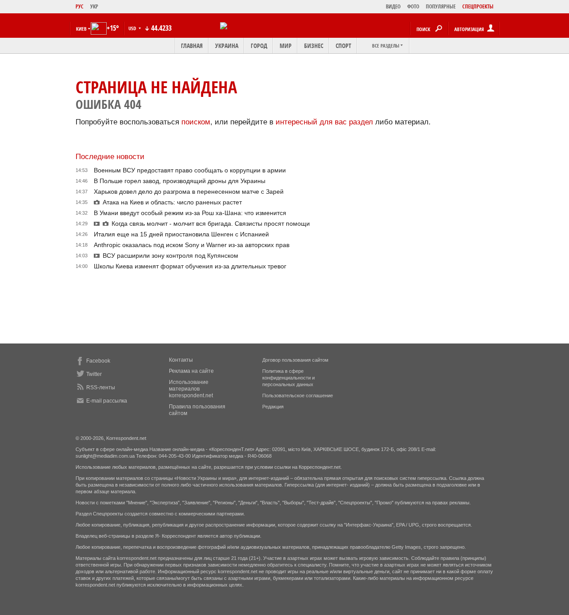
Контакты (181, 360)
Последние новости (110, 156)
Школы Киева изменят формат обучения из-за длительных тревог (190, 266)
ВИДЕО (393, 6)
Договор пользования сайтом (295, 360)
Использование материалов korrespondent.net (191, 389)
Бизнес (313, 45)
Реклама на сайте (191, 371)
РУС (80, 6)
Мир (286, 45)
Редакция (273, 406)
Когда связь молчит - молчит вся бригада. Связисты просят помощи (211, 223)
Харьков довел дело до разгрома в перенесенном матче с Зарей (189, 191)
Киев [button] (81, 28)
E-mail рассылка (106, 401)
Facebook (98, 361)
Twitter (94, 374)
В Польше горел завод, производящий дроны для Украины (179, 180)
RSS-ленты (100, 387)
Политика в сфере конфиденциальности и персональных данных (288, 377)
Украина (226, 45)
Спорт (343, 45)
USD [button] (132, 28)
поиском (195, 122)
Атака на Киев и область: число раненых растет (172, 202)
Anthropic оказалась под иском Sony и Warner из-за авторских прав (191, 244)
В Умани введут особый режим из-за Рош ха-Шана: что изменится (190, 212)
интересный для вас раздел (324, 122)
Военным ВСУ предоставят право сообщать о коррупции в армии (190, 170)
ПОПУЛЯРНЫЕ (441, 6)
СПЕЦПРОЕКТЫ (477, 6)
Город (259, 45)
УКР (94, 6)
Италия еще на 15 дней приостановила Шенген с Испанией (181, 234)
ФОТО (413, 6)
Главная (192, 45)
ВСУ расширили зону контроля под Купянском (170, 255)
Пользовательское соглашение (297, 395)
